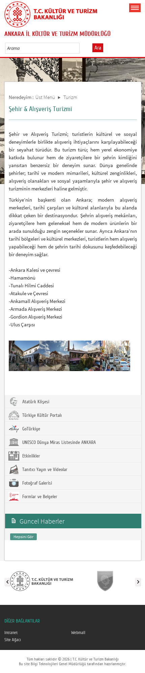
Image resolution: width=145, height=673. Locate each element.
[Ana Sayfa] (50, 13)
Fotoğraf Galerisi (36, 483)
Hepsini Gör (23, 536)
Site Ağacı (12, 639)
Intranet (11, 632)
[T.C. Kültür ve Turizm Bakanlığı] (41, 580)
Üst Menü (45, 97)
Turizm (70, 97)
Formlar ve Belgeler (39, 496)
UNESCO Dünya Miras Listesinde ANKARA (58, 442)
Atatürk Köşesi (35, 402)
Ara (97, 48)
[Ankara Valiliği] (105, 580)
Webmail (78, 632)
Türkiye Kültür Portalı (41, 415)
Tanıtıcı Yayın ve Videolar (44, 469)
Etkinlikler (30, 456)
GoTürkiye (30, 429)
